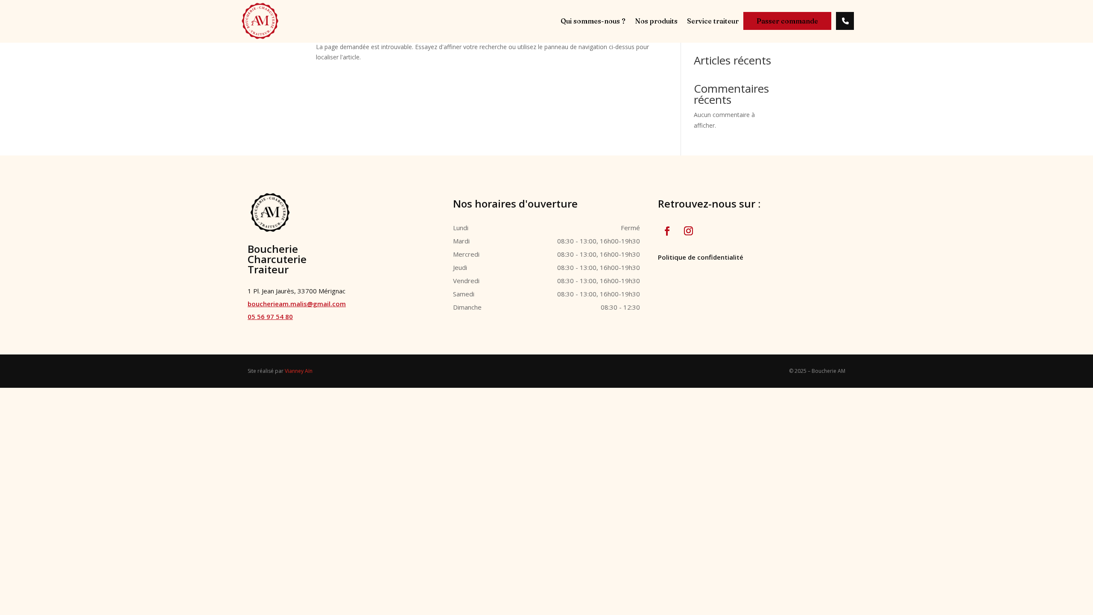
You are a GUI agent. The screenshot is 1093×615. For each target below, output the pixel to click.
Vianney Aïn (299, 371)
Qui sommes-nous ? (593, 21)
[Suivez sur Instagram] (688, 231)
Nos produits (656, 21)
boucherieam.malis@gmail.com (297, 303)
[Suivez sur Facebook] (667, 231)
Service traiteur (713, 21)
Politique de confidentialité (700, 257)
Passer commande (787, 21)
